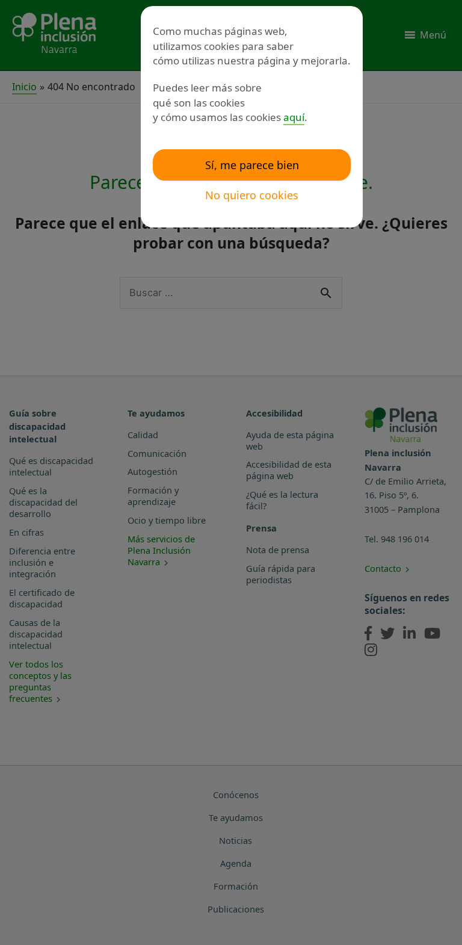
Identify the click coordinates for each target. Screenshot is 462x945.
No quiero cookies (251, 195)
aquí (293, 117)
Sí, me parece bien (252, 165)
